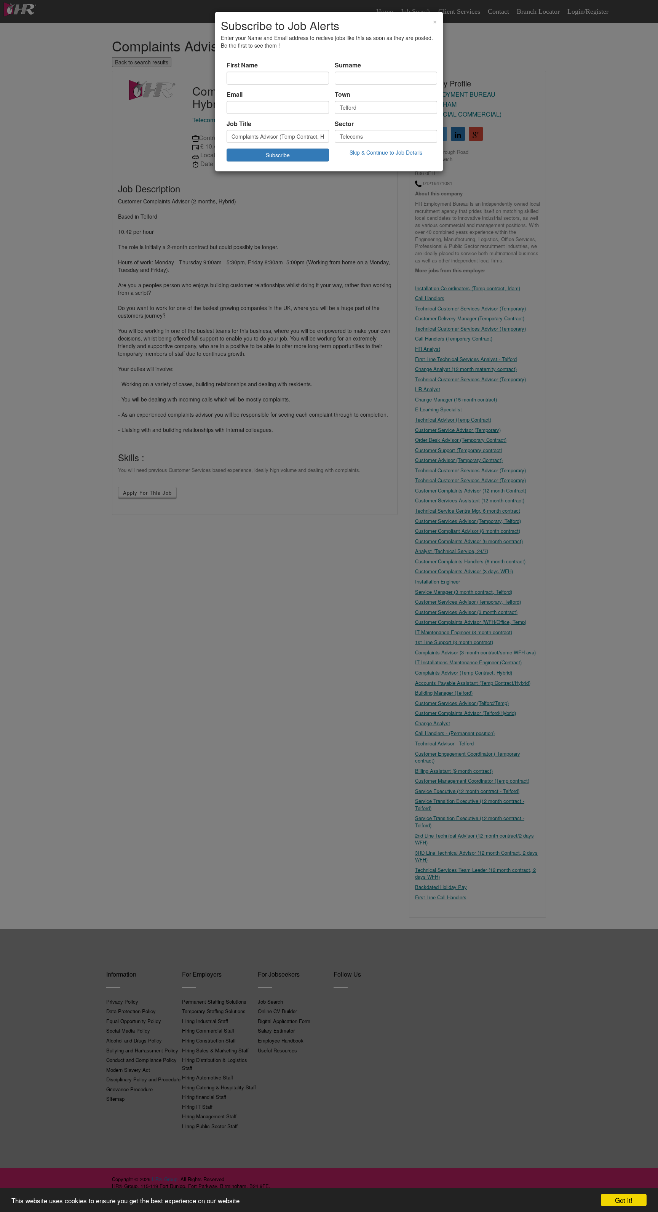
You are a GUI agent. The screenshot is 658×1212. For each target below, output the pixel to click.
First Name (242, 65)
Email (235, 94)
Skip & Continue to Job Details (386, 152)
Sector (344, 124)
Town (342, 94)
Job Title (239, 124)
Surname (348, 65)
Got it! (623, 1200)
